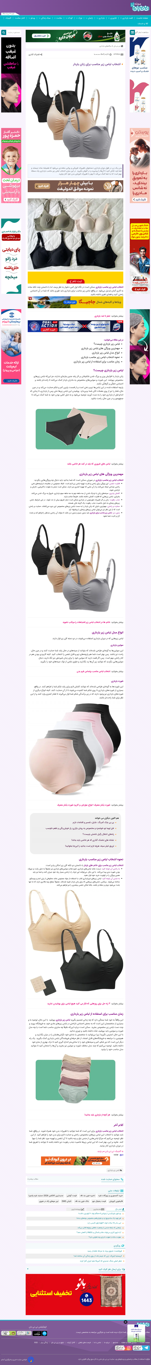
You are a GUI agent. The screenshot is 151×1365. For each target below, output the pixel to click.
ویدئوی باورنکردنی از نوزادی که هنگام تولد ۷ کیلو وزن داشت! (99, 1213)
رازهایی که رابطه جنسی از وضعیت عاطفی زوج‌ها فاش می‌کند (99, 1227)
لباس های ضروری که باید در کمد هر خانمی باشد (88, 464)
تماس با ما (97, 1342)
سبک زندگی (46, 18)
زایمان (90, 18)
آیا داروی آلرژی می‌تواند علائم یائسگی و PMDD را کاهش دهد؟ (99, 1232)
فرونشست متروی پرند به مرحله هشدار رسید (104, 1251)
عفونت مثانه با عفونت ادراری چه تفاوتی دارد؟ (105, 1237)
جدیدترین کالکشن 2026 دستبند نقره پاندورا (46, 1195)
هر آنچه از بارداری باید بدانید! (97, 1115)
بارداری (102, 18)
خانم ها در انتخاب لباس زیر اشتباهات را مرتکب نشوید (86, 622)
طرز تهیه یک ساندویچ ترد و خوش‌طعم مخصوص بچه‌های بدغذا (99, 1218)
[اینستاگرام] (123, 1350)
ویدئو (33, 18)
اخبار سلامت (20, 18)
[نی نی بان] (140, 7)
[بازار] (8, 1333)
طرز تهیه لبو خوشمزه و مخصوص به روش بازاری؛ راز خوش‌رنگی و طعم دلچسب (80, 828)
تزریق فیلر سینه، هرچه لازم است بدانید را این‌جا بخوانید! (89, 846)
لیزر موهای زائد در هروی (48, 1201)
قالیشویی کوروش (116, 1201)
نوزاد (80, 18)
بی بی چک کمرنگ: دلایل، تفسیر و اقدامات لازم (93, 822)
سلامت (59, 18)
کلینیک (8, 18)
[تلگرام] (141, 1350)
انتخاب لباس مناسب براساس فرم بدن (93, 671)
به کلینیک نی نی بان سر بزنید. (110, 1151)
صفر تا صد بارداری (102, 316)
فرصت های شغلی (84, 1342)
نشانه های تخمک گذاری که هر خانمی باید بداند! (93, 840)
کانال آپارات (71, 1342)
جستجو (115, 1342)
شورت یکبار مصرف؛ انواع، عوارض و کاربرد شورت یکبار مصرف (83, 805)
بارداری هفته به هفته (129, 1342)
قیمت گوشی (72, 1195)
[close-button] (125, 1322)
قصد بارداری (127, 18)
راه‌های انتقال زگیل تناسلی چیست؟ (98, 834)
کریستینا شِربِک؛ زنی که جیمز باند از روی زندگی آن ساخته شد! (98, 1256)
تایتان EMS (66, 1201)
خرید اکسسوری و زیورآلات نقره (111, 1195)
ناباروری (113, 18)
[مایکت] (39, 1333)
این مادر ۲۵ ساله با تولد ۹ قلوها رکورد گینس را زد (104, 1223)
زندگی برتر (44, 1342)
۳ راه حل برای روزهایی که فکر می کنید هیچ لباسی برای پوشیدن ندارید (78, 1004)
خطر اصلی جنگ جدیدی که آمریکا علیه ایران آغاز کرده (101, 1261)
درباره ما (107, 1342)
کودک (70, 18)
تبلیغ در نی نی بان (57, 1342)
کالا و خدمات (143, 24)
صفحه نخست (142, 18)
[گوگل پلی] (24, 1333)
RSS (36, 1342)
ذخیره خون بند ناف (87, 1195)
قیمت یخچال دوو (99, 1201)
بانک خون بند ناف (82, 1201)
